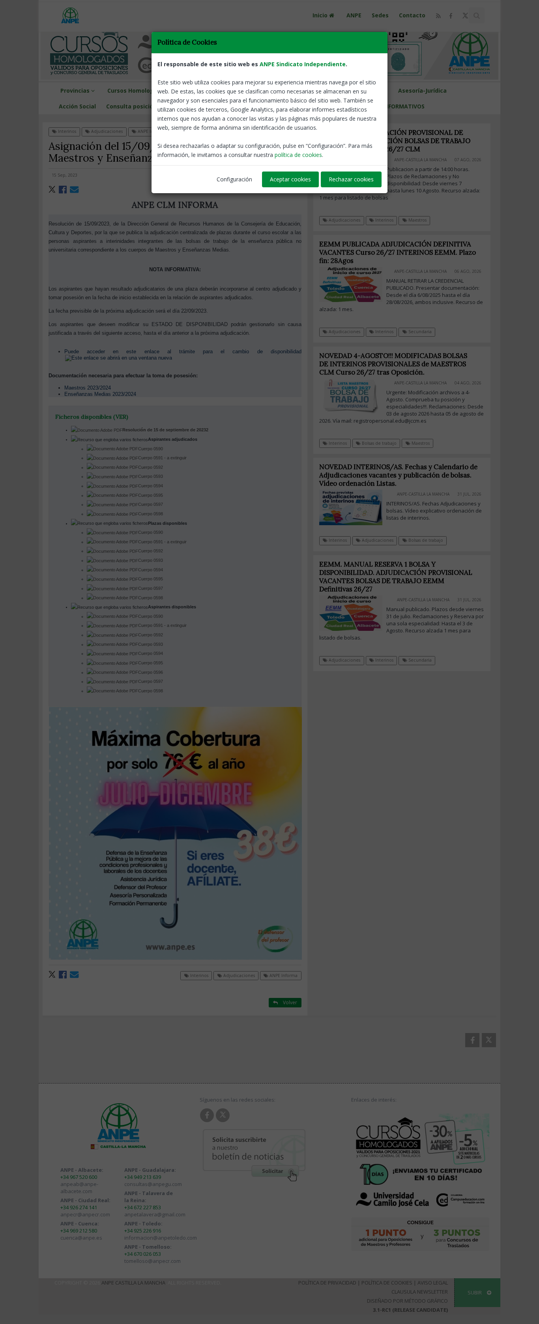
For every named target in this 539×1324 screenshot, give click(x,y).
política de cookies (298, 155)
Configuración (234, 179)
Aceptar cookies (290, 179)
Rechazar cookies (351, 179)
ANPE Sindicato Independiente (303, 64)
